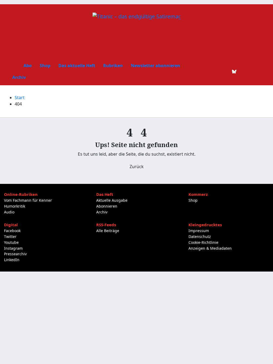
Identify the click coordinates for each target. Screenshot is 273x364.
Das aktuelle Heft (76, 65)
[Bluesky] (234, 71)
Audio (9, 212)
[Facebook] (207, 71)
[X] (216, 71)
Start (20, 97)
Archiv (19, 77)
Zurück (137, 166)
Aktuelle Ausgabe (111, 200)
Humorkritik (14, 206)
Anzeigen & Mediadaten (210, 248)
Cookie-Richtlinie (203, 242)
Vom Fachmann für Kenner (28, 200)
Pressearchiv (15, 253)
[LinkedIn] (225, 71)
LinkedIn (11, 259)
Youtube (11, 242)
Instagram (13, 248)
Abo (27, 65)
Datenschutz (199, 236)
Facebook (12, 230)
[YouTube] (252, 71)
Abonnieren (106, 206)
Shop (45, 65)
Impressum (198, 230)
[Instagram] (243, 71)
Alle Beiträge (107, 230)
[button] (261, 71)
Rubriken (113, 65)
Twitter (10, 236)
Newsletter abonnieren (155, 65)
